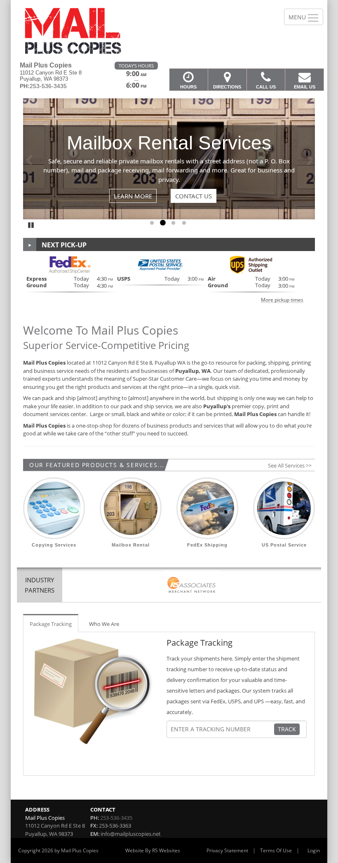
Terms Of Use (276, 850)
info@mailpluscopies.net (131, 833)
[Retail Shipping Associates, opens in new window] (191, 585)
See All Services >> (290, 465)
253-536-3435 (116, 817)
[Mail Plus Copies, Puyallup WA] (169, 31)
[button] (169, 278)
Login (313, 850)
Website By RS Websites (152, 850)
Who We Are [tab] (104, 624)
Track (287, 729)
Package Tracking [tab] (51, 624)
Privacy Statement (227, 850)
